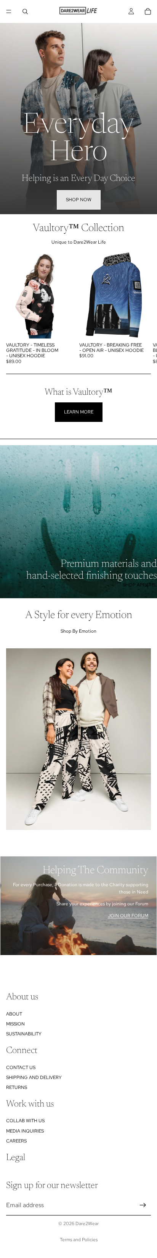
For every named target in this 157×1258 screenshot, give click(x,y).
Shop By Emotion (78, 631)
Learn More (78, 412)
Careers (16, 1141)
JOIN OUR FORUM (128, 916)
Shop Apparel (140, 585)
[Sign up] (143, 1205)
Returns (16, 1087)
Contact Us (20, 1067)
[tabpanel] (78, 905)
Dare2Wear (87, 1224)
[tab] (78, 864)
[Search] (25, 11)
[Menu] (9, 11)
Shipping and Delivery (34, 1077)
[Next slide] (142, 309)
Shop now (78, 200)
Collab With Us (25, 1121)
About (14, 1014)
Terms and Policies (79, 1240)
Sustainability (24, 1034)
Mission (15, 1024)
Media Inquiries (25, 1131)
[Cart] (147, 11)
